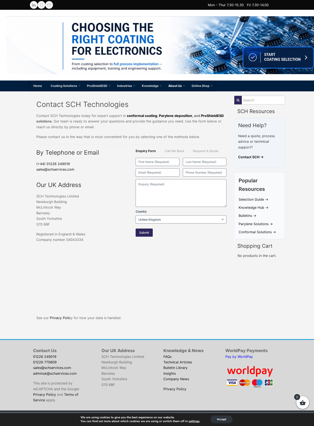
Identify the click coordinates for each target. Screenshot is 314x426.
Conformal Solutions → (257, 232)
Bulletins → (247, 215)
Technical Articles (177, 362)
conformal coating (142, 116)
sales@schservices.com (55, 169)
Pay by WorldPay (239, 356)
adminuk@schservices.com (55, 373)
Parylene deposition (175, 116)
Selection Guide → (253, 199)
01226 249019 (44, 356)
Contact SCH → (251, 157)
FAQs (167, 356)
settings (194, 421)
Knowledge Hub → (254, 207)
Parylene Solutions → (256, 224)
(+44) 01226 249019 (53, 164)
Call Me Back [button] (174, 151)
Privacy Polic (60, 318)
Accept (221, 419)
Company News (176, 379)
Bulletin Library (175, 368)
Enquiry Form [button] (146, 151)
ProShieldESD (212, 116)
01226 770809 (45, 362)
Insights (169, 373)
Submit (144, 232)
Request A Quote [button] (206, 151)
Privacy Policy (44, 394)
